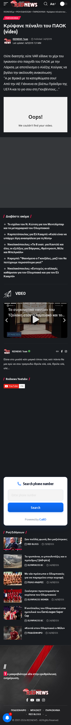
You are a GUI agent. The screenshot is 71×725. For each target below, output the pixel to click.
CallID (42, 519)
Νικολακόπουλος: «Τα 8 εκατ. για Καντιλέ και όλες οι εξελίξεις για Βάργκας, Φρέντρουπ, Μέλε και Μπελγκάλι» (34, 248)
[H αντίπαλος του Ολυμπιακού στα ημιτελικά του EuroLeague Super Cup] (13, 613)
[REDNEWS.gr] (24, 4)
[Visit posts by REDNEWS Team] (7, 41)
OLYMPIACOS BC (35, 565)
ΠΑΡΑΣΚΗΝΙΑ (11, 18)
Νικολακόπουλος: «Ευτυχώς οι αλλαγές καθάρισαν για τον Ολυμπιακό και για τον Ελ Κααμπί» (31, 272)
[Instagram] (65, 351)
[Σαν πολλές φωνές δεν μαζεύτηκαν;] (13, 544)
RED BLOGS (33, 544)
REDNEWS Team (20, 39)
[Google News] (38, 700)
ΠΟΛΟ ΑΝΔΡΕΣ (35, 582)
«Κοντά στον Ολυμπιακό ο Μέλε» (45, 628)
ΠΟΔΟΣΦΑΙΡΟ (34, 632)
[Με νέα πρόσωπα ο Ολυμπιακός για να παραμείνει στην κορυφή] (13, 578)
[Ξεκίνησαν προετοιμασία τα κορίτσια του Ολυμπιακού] (13, 596)
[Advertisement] (35, 172)
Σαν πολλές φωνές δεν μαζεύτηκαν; (46, 539)
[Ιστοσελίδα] (57, 351)
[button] (7, 4)
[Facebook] (62, 351)
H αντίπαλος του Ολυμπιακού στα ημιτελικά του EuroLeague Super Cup (45, 611)
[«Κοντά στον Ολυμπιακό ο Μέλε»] (13, 633)
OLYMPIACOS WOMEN (37, 599)
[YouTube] (32, 700)
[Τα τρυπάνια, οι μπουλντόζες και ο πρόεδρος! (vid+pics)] (13, 561)
